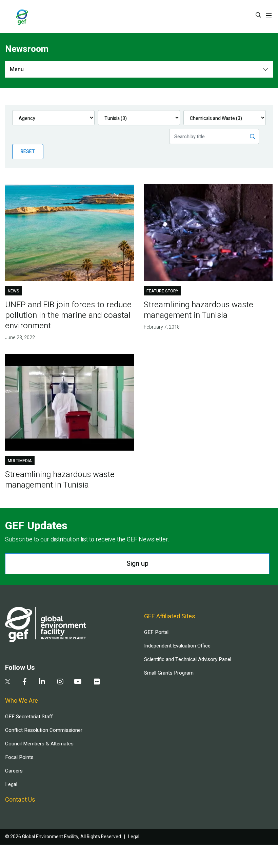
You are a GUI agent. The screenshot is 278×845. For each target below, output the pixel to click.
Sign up (137, 564)
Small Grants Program (169, 673)
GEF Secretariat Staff (29, 716)
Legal (11, 784)
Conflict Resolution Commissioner (43, 730)
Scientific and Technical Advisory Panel (187, 659)
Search (258, 15)
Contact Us (20, 799)
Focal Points (19, 757)
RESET (28, 151)
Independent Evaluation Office (177, 646)
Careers (14, 771)
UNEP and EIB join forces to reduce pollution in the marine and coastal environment (68, 315)
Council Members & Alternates (39, 743)
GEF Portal (156, 632)
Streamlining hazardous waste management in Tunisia (198, 310)
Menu (17, 69)
